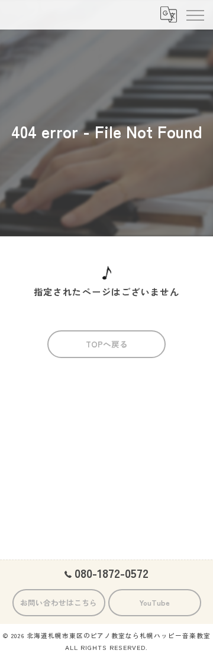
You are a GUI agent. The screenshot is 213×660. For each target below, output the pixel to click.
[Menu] (194, 15)
